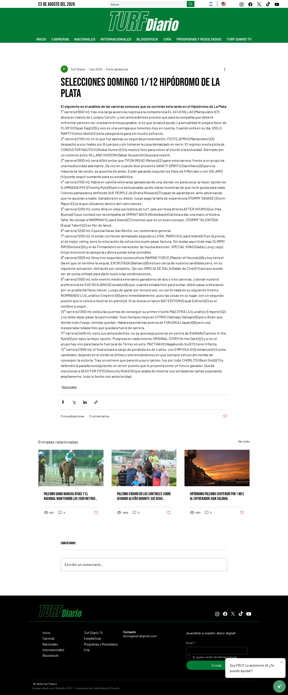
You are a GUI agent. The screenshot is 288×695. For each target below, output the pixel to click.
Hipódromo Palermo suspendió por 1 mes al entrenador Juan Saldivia (217, 496)
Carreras (48, 638)
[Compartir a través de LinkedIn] (85, 402)
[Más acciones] (224, 69)
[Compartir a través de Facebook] (63, 402)
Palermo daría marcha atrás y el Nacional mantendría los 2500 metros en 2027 (69, 496)
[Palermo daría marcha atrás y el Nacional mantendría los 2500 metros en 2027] (71, 468)
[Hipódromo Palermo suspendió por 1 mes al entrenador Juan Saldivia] (217, 468)
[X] (259, 4)
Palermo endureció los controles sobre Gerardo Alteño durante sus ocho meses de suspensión (144, 496)
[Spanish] (211, 4)
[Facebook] (250, 4)
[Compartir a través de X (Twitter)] (74, 402)
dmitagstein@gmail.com (140, 636)
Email (190, 643)
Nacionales (69, 387)
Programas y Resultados (101, 644)
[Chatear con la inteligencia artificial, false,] (279, 686)
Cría (86, 650)
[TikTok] (268, 4)
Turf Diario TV (93, 633)
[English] (223, 4)
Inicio (46, 633)
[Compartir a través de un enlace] (96, 402)
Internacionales (53, 650)
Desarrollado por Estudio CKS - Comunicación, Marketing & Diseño (76, 688)
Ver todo (244, 441)
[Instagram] (241, 4)
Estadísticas (92, 638)
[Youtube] (276, 4)
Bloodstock (50, 655)
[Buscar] (190, 4)
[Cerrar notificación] (281, 662)
